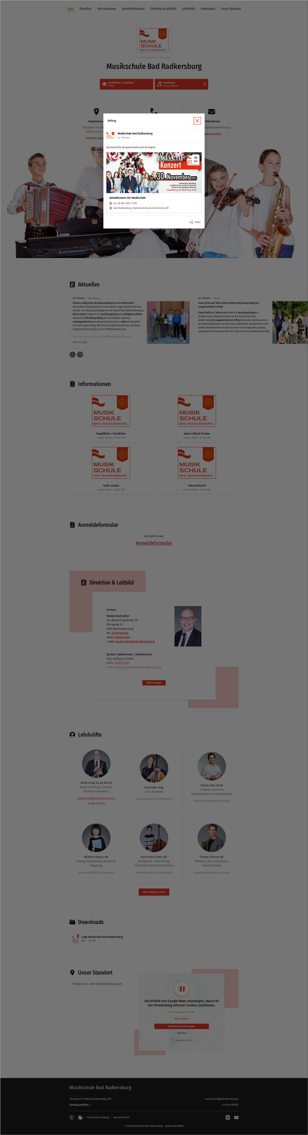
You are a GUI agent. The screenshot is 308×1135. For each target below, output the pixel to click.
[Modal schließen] (154, 567)
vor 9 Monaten (124, 137)
